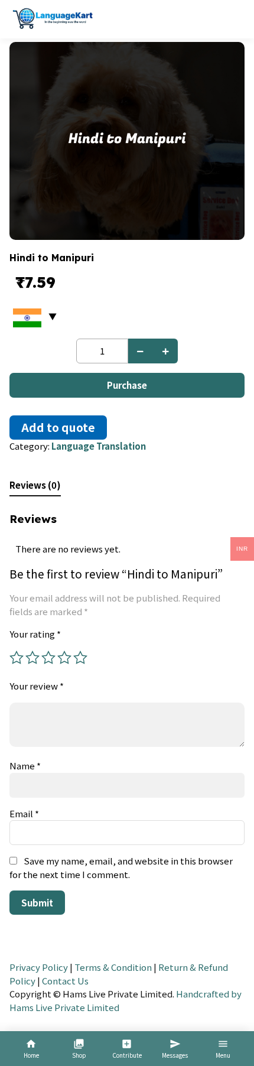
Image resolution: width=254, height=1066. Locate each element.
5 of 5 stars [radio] (80, 658)
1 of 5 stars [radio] (16, 658)
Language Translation (98, 446)
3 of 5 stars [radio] (48, 658)
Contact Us (65, 980)
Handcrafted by (209, 993)
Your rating (35, 634)
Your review (36, 686)
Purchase (127, 385)
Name (25, 765)
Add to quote (58, 427)
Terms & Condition (113, 967)
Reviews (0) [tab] (35, 485)
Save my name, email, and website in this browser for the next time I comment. (121, 867)
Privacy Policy (38, 967)
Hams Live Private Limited (64, 1007)
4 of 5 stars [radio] (64, 658)
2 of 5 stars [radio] (32, 658)
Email (24, 813)
